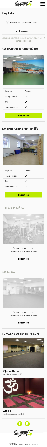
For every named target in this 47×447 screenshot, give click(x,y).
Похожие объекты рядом (20, 334)
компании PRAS (33, 444)
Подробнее (23, 115)
